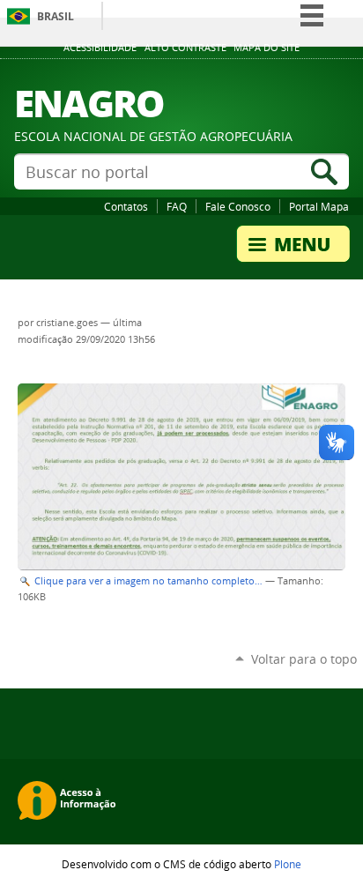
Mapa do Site (266, 47)
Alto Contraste (185, 47)
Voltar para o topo (304, 659)
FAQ (177, 206)
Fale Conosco (237, 206)
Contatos (126, 206)
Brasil (55, 16)
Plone (287, 864)
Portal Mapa (319, 206)
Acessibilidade (100, 47)
